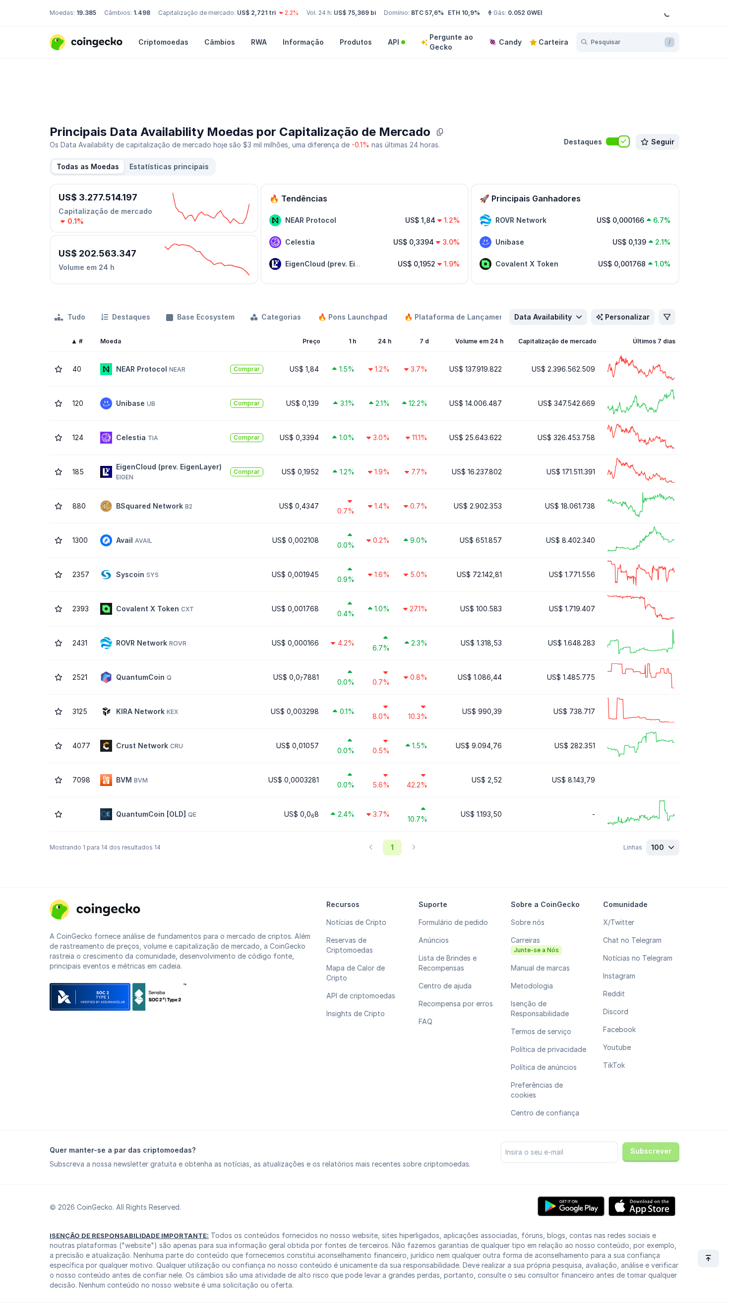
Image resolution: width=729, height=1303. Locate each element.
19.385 (86, 12)
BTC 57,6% (427, 12)
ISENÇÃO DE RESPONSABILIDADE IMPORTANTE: (129, 1235)
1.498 (141, 12)
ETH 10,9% (464, 12)
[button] (169, 167)
